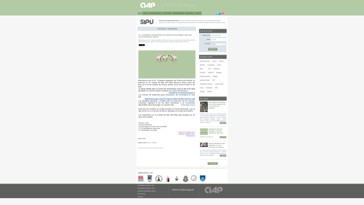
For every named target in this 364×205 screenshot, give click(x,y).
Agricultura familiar (205, 80)
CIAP (209, 68)
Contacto (198, 13)
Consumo (202, 72)
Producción (217, 68)
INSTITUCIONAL (141, 193)
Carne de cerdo (219, 84)
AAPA (149, 142)
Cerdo (201, 87)
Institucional (190, 13)
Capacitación (167, 13)
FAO (214, 80)
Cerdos (219, 65)
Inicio (140, 13)
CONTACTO (140, 196)
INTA (201, 68)
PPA (216, 87)
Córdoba (209, 91)
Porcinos (221, 61)
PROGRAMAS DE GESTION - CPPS (146, 188)
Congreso (154, 142)
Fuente (208, 39)
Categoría (207, 43)
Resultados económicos (206, 84)
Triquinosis (211, 72)
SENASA (202, 65)
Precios (214, 61)
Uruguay (202, 91)
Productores (209, 87)
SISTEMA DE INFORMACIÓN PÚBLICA (146, 191)
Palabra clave (206, 35)
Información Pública (155, 13)
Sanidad (215, 76)
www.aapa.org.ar (188, 105)
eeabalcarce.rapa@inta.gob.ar (182, 93)
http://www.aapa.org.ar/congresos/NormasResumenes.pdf (170, 99)
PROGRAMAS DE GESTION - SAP (145, 185)
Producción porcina (205, 76)
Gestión (145, 13)
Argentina (218, 72)
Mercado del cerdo (205, 61)
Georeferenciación (178, 13)
